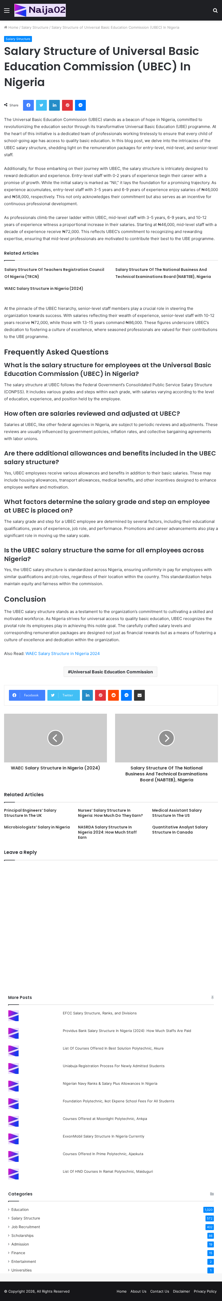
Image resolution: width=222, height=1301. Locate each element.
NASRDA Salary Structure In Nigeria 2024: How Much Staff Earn (107, 832)
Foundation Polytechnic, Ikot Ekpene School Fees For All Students (118, 1101)
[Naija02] (40, 10)
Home (12, 27)
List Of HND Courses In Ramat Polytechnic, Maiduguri (108, 1171)
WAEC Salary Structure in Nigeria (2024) (43, 288)
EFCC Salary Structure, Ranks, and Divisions (100, 1013)
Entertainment (23, 1261)
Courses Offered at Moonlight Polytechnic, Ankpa (105, 1118)
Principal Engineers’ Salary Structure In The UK (30, 813)
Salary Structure (34, 27)
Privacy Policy (205, 1291)
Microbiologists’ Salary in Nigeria (37, 827)
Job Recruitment (25, 1227)
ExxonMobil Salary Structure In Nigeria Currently (103, 1136)
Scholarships (22, 1235)
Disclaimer (181, 1291)
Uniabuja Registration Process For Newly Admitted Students (114, 1066)
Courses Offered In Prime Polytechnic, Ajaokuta (103, 1154)
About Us (138, 1291)
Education (20, 1209)
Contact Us (159, 1291)
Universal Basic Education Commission (112, 671)
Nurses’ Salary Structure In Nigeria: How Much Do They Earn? (110, 813)
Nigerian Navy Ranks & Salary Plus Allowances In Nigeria (110, 1083)
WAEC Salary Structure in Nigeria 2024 (62, 653)
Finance (18, 1253)
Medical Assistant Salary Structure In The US (177, 813)
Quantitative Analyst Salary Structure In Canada (180, 829)
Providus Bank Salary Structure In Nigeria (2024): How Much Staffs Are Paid (127, 1030)
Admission (20, 1244)
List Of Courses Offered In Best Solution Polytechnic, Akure (113, 1048)
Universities (21, 1270)
